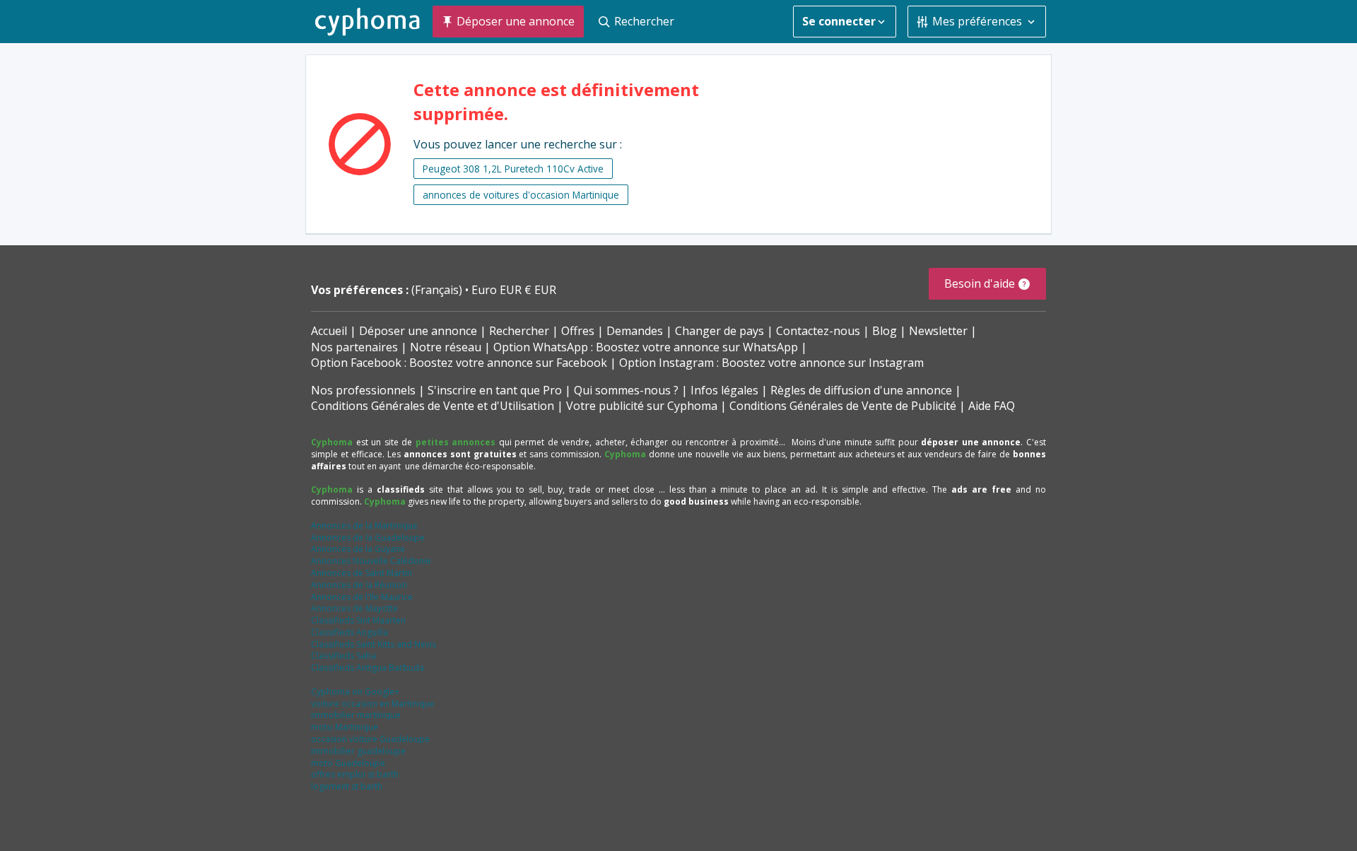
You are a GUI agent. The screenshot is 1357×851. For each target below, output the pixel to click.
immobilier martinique (356, 715)
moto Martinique (344, 727)
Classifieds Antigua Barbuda (367, 668)
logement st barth (346, 786)
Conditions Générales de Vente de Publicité (842, 405)
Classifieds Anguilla (349, 632)
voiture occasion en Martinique (373, 704)
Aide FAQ (991, 405)
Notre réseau (445, 347)
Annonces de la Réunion (359, 585)
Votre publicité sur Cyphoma (641, 405)
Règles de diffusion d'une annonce (861, 390)
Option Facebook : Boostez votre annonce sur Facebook (459, 362)
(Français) (438, 290)
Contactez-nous (818, 331)
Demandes (634, 331)
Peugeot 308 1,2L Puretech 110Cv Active (513, 168)
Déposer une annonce (418, 331)
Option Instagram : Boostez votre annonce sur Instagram (771, 362)
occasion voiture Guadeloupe (370, 739)
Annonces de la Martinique (364, 526)
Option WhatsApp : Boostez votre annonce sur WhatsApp (645, 347)
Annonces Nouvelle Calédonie (371, 561)
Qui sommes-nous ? (626, 390)
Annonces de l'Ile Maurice (362, 597)
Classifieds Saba (343, 656)
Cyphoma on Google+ (355, 692)
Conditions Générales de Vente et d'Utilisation (432, 405)
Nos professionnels (363, 390)
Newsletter (938, 331)
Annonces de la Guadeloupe (368, 538)
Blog (884, 331)
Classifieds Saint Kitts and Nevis (373, 644)
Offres (577, 331)
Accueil (329, 331)
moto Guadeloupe (348, 763)
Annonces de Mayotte (354, 608)
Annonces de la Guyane (358, 549)
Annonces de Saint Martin (361, 573)
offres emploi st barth (355, 774)
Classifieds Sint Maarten (358, 620)
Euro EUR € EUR (513, 290)
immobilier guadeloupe (358, 751)
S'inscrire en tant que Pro (495, 390)
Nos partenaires (354, 347)
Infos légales (724, 390)
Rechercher (519, 331)
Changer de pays (719, 331)
